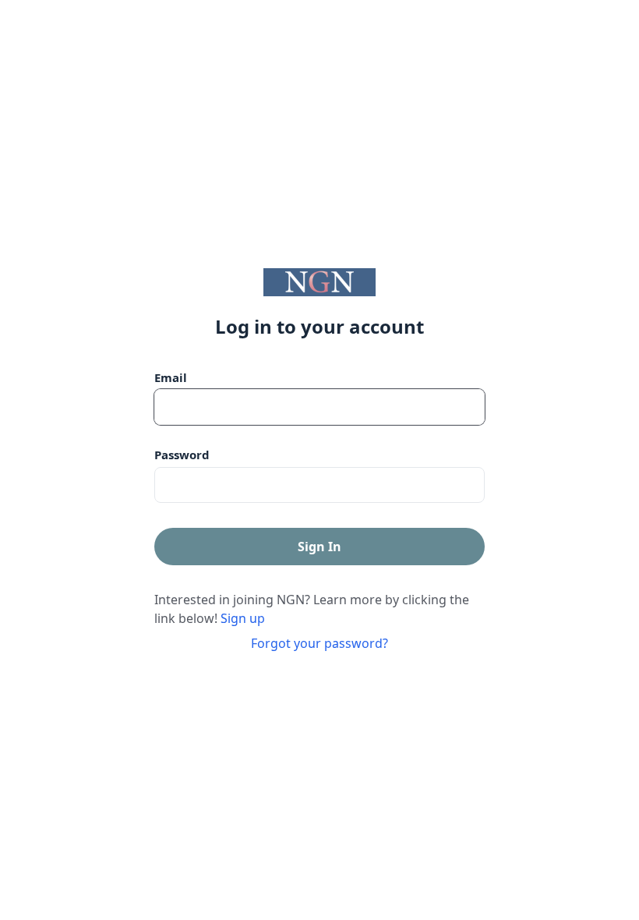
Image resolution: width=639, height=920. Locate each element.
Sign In (319, 546)
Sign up (243, 618)
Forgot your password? (319, 643)
